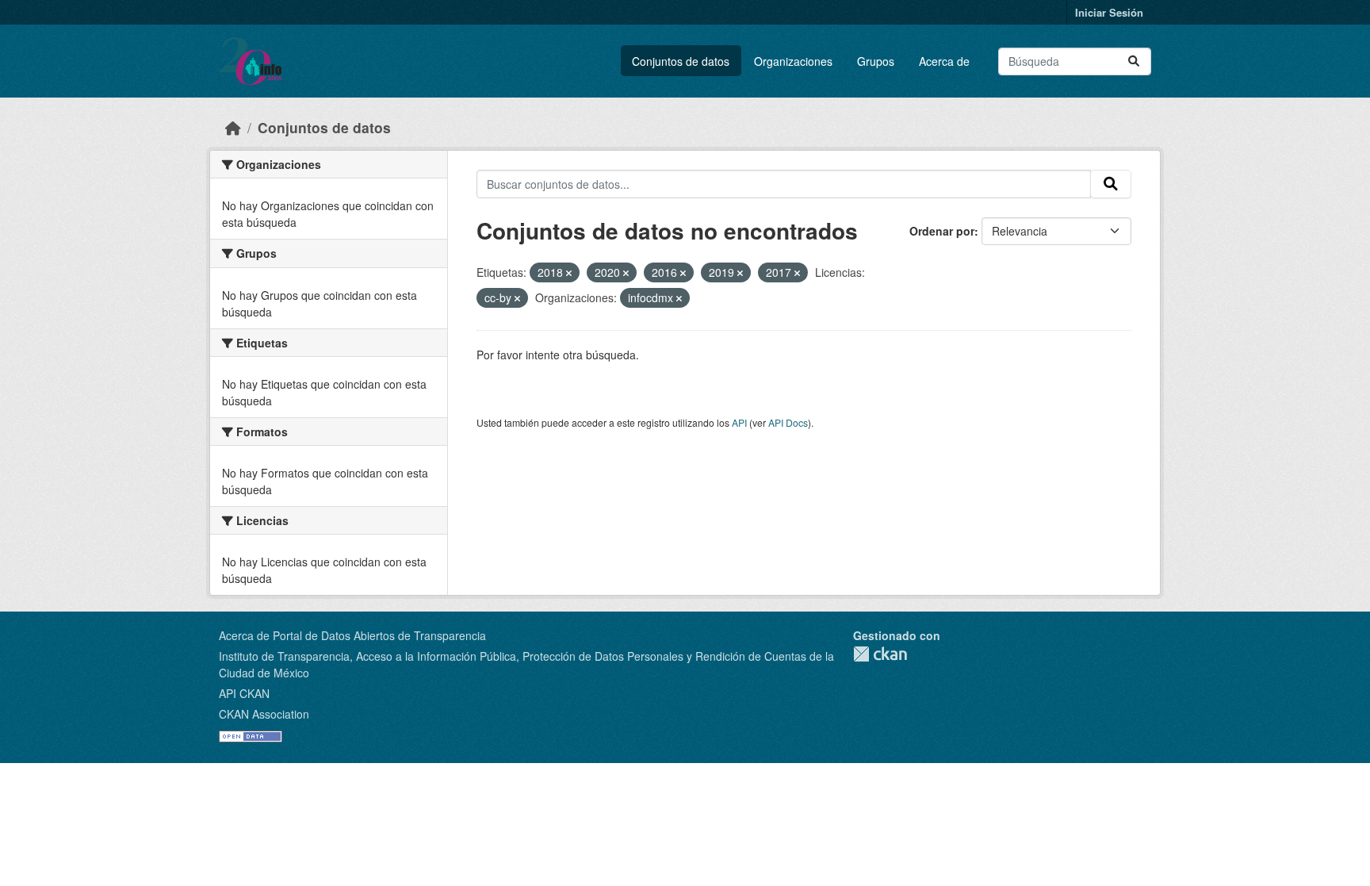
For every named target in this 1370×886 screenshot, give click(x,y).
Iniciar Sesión (1109, 12)
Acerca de (944, 61)
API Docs (788, 422)
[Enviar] (1134, 61)
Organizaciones (793, 61)
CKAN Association (264, 714)
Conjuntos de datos (680, 61)
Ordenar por (941, 231)
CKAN (880, 654)
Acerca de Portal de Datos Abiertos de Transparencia (352, 635)
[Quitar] (569, 273)
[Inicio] (233, 127)
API (739, 422)
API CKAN (244, 693)
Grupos (875, 61)
